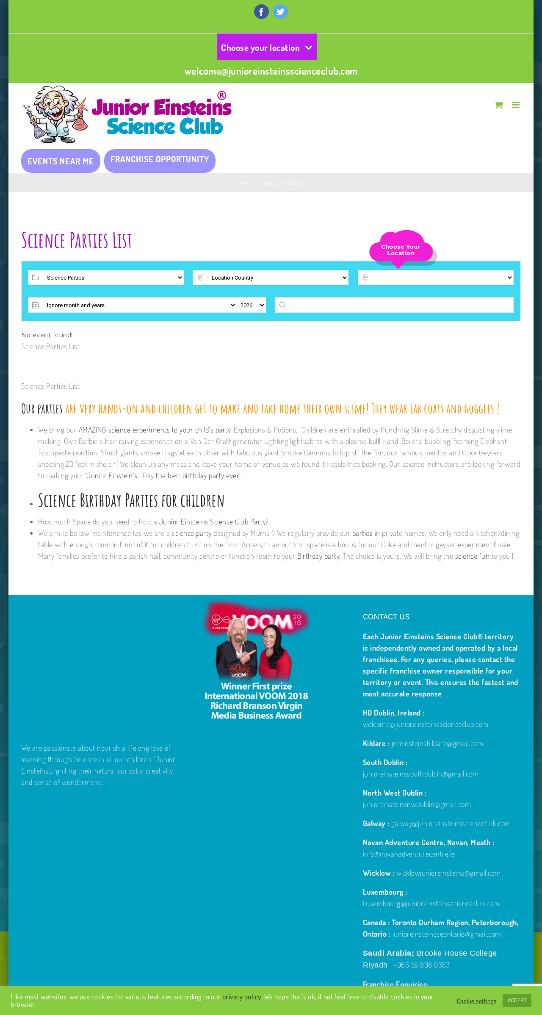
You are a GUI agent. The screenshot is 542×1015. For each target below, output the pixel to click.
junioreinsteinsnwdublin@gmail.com (417, 804)
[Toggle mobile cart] (499, 104)
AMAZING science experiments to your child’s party (155, 429)
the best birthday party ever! (198, 475)
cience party (193, 533)
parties (362, 533)
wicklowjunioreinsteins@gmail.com (448, 872)
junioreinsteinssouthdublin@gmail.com (421, 773)
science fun (472, 555)
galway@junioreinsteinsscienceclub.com (451, 823)
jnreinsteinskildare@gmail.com (438, 743)
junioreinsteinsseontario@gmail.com (447, 933)
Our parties (42, 408)
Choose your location (260, 47)
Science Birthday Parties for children (131, 499)
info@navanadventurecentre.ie (409, 853)
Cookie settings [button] (477, 1000)
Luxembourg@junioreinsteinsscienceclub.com (431, 903)
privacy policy (241, 996)
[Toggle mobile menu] (516, 104)
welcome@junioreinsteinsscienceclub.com (271, 70)
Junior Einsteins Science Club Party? (213, 521)
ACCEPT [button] (517, 1000)
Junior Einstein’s (112, 475)
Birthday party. (319, 555)
